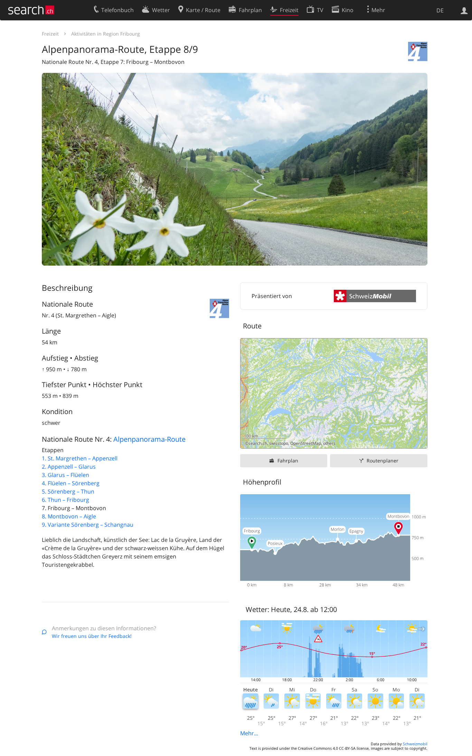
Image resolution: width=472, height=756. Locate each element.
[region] (333, 393)
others (329, 443)
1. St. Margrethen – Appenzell (79, 458)
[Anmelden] (464, 10)
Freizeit (50, 33)
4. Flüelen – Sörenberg (71, 483)
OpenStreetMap (305, 443)
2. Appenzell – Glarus (69, 466)
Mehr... (249, 733)
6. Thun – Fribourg (65, 500)
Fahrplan (287, 460)
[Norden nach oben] (419, 441)
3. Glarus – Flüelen (65, 475)
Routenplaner (382, 460)
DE (440, 10)
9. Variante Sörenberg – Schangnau (87, 524)
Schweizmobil (415, 743)
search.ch (257, 443)
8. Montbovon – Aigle (69, 516)
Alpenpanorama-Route (149, 439)
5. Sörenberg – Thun (68, 491)
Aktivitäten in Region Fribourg (105, 33)
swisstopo (278, 443)
